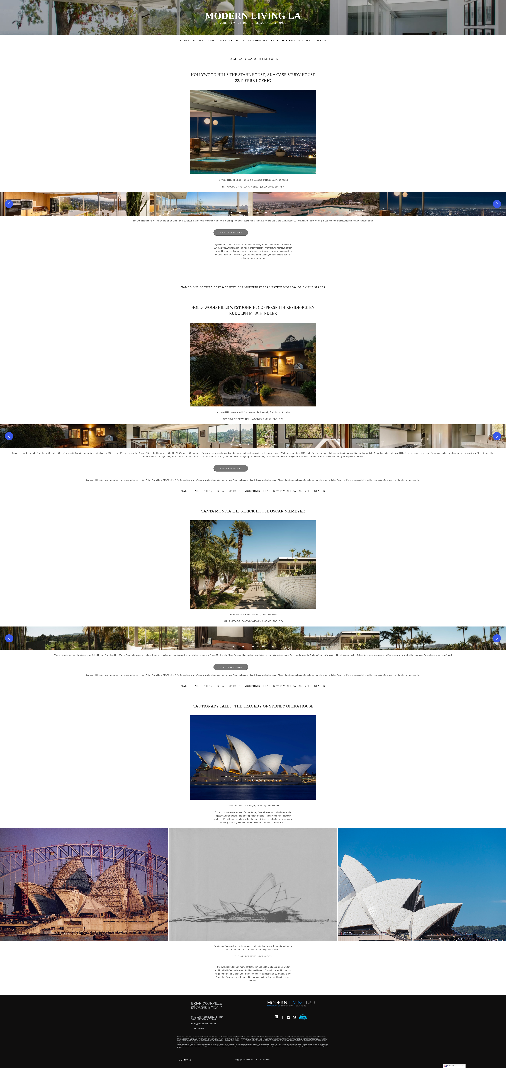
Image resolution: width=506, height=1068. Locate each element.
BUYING (185, 41)
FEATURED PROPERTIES (283, 40)
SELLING (199, 41)
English (450, 1066)
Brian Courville (233, 255)
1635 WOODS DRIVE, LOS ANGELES (240, 187)
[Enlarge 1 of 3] (164, 831)
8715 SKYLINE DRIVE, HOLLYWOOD (241, 419)
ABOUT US (305, 41)
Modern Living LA (253, 16)
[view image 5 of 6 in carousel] (266, 212)
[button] (63, 204)
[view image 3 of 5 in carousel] (253, 646)
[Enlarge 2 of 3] (333, 831)
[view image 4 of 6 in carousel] (257, 212)
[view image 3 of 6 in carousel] (248, 212)
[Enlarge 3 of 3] (502, 831)
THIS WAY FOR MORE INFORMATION (253, 956)
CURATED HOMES (217, 41)
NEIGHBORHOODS (258, 41)
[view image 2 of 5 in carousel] (243, 646)
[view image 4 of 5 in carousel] (263, 646)
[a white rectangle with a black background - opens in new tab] (282, 1017)
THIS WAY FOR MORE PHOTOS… (230, 232)
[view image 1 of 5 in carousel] (233, 646)
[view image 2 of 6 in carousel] (240, 212)
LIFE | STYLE (237, 41)
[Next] (497, 204)
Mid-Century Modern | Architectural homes (263, 248)
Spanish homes (240, 480)
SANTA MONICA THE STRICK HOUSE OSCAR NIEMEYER (253, 511)
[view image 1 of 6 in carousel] (231, 212)
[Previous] (9, 204)
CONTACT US (320, 40)
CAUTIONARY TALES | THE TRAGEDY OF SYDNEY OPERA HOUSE (253, 706)
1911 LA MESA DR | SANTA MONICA (240, 621)
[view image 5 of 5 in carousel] (273, 646)
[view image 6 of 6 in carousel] (275, 212)
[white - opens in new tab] (288, 1017)
